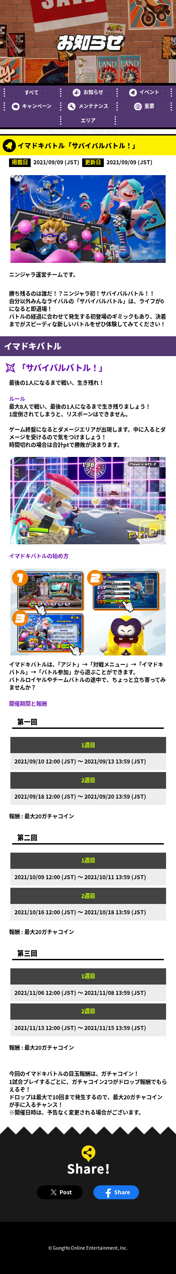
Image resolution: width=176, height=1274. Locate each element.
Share (122, 1192)
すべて (31, 92)
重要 (149, 106)
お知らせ (93, 92)
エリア (88, 120)
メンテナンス (93, 106)
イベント (149, 92)
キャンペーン (36, 106)
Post (66, 1192)
